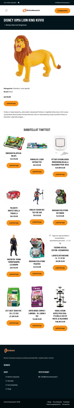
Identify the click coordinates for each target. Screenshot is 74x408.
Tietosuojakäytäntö (53, 404)
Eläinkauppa (62, 11)
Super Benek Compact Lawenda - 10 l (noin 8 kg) (37, 313)
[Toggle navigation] (6, 10)
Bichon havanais (13, 377)
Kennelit (10, 381)
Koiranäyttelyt (12, 385)
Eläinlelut (16, 88)
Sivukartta (65, 404)
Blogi (9, 389)
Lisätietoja (11, 103)
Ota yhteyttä (57, 402)
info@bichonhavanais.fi (62, 2)
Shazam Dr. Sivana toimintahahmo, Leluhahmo (14, 262)
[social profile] (18, 2)
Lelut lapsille (25, 88)
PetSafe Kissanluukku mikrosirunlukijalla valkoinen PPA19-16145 (60, 162)
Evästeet (66, 402)
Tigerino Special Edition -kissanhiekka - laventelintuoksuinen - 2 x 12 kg (60, 252)
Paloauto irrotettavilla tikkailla (14, 210)
